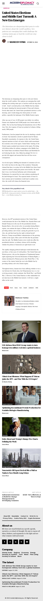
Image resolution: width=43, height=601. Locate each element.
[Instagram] (10, 542)
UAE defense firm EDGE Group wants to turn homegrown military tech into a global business (21, 346)
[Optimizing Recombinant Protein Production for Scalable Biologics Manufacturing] (21, 395)
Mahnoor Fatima (18, 42)
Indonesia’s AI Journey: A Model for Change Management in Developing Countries (11, 498)
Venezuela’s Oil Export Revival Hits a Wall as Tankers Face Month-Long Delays (19, 471)
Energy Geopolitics (8, 467)
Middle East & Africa (8, 373)
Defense (5, 341)
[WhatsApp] (14, 48)
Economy (5, 435)
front (11, 287)
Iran (20, 287)
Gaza (16, 287)
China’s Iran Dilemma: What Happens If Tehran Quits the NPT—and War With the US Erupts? (20, 377)
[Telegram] (28, 48)
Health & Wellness (7, 404)
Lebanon (31, 287)
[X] (9, 48)
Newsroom (5, 350)
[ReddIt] (23, 48)
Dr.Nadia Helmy (7, 382)
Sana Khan (5, 444)
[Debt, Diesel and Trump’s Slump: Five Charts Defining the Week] (21, 426)
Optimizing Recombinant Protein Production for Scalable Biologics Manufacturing (21, 409)
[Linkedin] (18, 48)
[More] (33, 48)
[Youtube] (27, 542)
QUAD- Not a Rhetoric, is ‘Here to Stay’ (32, 496)
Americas (6, 8)
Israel (25, 287)
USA (37, 287)
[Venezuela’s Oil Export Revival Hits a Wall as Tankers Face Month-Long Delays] (21, 458)
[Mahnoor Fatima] (4, 41)
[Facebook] (4, 48)
